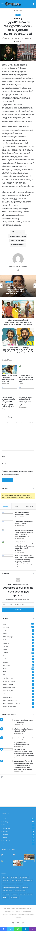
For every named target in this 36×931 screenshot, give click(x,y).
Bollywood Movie (24, 877)
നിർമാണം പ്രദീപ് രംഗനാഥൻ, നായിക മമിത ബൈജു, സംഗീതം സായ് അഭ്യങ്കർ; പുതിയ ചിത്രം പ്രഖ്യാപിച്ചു (8, 402)
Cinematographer (8, 691)
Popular (5, 506)
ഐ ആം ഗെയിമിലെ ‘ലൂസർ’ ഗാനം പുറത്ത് (22, 514)
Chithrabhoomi (7, 656)
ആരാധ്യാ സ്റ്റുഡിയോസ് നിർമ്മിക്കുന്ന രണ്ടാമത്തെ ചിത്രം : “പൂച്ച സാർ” (9, 378)
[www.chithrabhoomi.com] (13, 4)
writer (4, 694)
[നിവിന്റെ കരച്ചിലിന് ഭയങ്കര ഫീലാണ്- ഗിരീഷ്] (7, 524)
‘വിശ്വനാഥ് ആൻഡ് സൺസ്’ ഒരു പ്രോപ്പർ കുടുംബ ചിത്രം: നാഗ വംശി (26, 378)
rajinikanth (5, 897)
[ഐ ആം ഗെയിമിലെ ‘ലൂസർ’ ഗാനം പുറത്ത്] (7, 515)
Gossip (5, 668)
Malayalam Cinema (20, 891)
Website (4, 464)
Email (4, 456)
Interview (5, 672)
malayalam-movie (7, 891)
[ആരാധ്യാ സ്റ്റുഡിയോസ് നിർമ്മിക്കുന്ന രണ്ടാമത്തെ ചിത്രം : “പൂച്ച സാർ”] (9, 369)
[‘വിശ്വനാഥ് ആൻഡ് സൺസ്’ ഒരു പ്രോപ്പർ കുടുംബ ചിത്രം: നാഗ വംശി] (26, 369)
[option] (18, 286)
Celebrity (5, 653)
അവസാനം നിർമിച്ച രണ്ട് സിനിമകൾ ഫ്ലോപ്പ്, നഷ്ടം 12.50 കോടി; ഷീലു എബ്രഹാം (25, 401)
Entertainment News (18, 236)
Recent (17, 506)
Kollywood (19, 884)
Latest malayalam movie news (11, 887)
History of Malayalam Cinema (11, 703)
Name (4, 449)
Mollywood (23, 894)
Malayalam (9, 282)
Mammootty (6, 894)
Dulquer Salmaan (16, 880)
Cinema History (7, 697)
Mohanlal (14, 894)
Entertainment (18, 232)
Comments (29, 506)
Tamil (4, 630)
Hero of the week (8, 684)
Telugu (5, 634)
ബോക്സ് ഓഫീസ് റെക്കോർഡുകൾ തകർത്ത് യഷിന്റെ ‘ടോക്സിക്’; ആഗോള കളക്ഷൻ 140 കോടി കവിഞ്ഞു (24, 546)
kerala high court (18, 240)
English (5, 649)
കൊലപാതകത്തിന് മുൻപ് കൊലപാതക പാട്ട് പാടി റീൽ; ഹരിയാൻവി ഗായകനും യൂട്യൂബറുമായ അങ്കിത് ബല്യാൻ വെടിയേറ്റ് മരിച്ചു (24, 560)
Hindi (4, 640)
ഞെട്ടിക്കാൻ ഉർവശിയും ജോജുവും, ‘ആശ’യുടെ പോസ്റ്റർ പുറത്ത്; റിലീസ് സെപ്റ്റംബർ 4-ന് (15, 290)
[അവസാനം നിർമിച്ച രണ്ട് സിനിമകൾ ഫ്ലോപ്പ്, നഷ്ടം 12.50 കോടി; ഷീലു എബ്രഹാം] (26, 391)
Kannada (5, 646)
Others (5, 675)
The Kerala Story (18, 245)
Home (16, 11)
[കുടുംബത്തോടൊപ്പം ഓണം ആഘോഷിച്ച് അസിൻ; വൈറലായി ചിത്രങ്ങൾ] (29, 863)
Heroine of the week (9, 688)
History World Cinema (9, 707)
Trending (5, 662)
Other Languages (8, 637)
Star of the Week (7, 678)
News (21, 11)
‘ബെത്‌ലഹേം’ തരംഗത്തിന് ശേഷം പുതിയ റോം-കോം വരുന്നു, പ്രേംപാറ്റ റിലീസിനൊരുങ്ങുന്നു (24, 533)
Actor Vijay (5, 877)
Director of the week (9, 681)
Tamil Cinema (6, 659)
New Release (6, 665)
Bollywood (6, 643)
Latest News (25, 887)
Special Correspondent (11, 38)
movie (30, 894)
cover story (6, 880)
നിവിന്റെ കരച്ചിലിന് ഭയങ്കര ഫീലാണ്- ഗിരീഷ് (24, 522)
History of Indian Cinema (10, 700)
